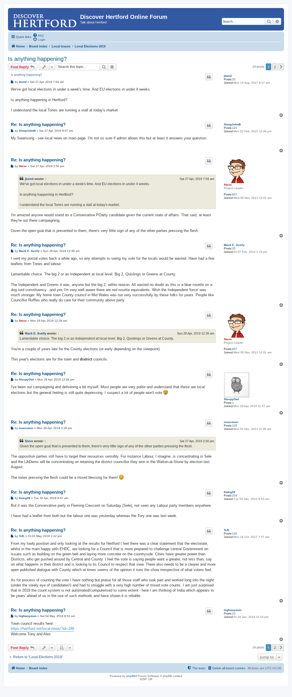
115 (234, 127)
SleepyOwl (231, 399)
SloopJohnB (232, 124)
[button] (281, 66)
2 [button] (275, 66)
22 (234, 613)
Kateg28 (229, 492)
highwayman (233, 610)
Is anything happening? (37, 59)
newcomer (231, 422)
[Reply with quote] (208, 76)
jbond (228, 75)
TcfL (227, 530)
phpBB (130, 676)
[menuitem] (38, 35)
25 (234, 248)
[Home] (44, 18)
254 (234, 495)
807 (234, 194)
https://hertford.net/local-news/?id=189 (42, 628)
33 (234, 79)
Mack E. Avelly (234, 245)
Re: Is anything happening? (38, 124)
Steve (228, 184)
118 (234, 425)
